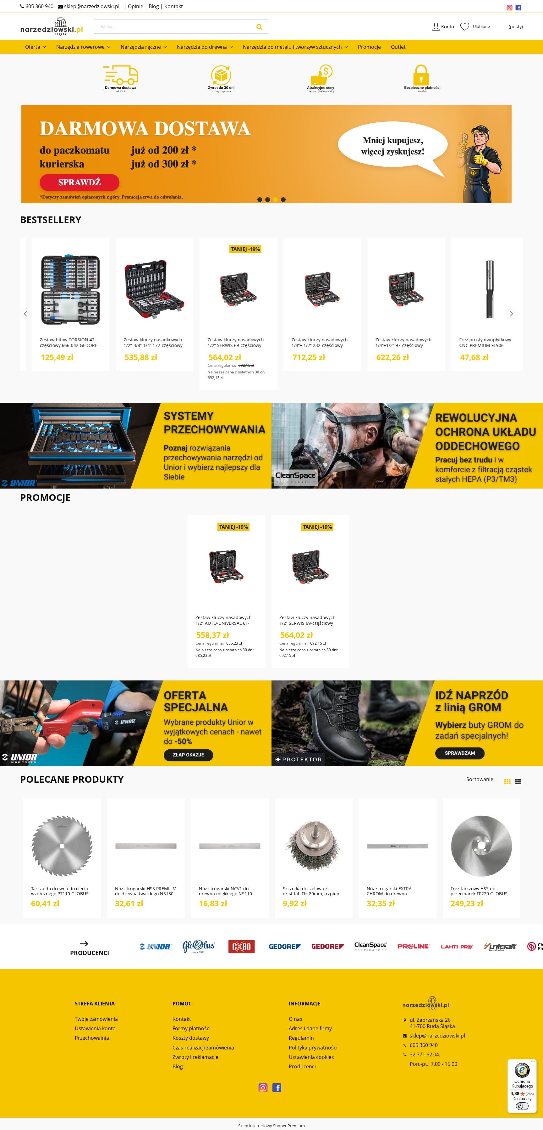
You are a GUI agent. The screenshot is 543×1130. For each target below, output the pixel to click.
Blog (153, 6)
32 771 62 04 (424, 1054)
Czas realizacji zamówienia (203, 1047)
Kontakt (173, 6)
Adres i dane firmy (310, 1028)
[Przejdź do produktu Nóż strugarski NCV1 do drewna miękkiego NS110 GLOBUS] (230, 845)
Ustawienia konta (95, 1028)
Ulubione (475, 26)
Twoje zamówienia (96, 1018)
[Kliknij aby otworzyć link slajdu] (271, 154)
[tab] (259, 199)
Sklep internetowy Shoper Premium (271, 1125)
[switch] (522, 1106)
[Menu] (533, 1063)
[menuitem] (35, 47)
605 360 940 (38, 6)
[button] (81, 868)
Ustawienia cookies (311, 1057)
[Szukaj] (259, 26)
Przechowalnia (92, 1037)
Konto (447, 26)
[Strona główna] (51, 26)
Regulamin (301, 1037)
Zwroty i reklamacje (195, 1057)
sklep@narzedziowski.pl (91, 6)
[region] (271, 154)
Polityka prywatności (313, 1047)
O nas (295, 1018)
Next (512, 314)
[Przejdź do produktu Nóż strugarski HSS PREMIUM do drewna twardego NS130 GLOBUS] (146, 845)
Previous (25, 314)
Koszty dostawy (191, 1037)
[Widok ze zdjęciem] (507, 782)
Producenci (302, 1066)
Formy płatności (192, 1028)
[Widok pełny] (518, 782)
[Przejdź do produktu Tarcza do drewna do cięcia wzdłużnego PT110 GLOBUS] (62, 845)
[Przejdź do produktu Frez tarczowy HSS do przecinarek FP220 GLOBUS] (482, 845)
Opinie (135, 6)
